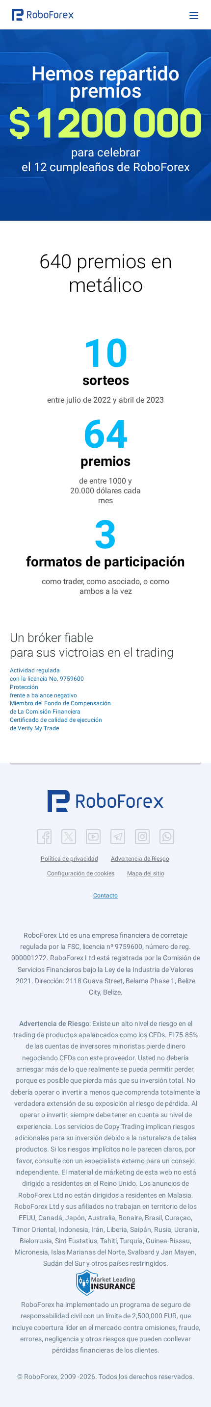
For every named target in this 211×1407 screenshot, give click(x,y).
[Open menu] (194, 15)
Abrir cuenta (105, 748)
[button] (43, 15)
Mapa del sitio (145, 873)
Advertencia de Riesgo (140, 858)
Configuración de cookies (80, 873)
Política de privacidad (69, 858)
